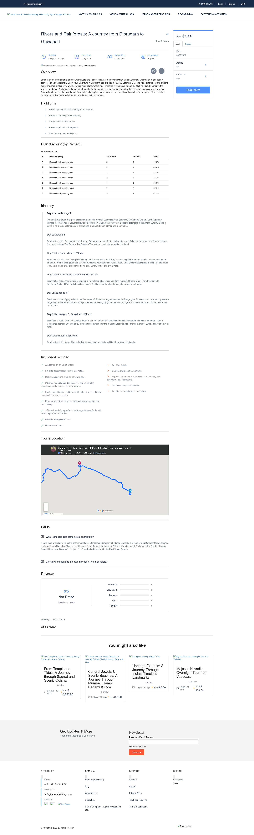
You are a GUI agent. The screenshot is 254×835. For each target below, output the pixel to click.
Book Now (193, 90)
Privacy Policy (135, 793)
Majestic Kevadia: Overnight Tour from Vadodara (192, 672)
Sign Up (232, 4)
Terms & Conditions (138, 806)
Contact (132, 786)
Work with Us (91, 793)
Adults (179, 62)
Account (133, 779)
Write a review (48, 626)
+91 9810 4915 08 (205, 4)
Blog (87, 786)
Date (178, 51)
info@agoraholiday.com (33, 4)
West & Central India (122, 14)
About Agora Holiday (94, 779)
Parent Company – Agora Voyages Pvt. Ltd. (103, 808)
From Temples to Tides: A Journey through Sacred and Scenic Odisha (59, 674)
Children (180, 74)
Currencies (178, 779)
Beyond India (185, 14)
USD (243, 4)
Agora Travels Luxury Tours (198, 799)
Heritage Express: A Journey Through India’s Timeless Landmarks (147, 671)
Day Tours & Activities (214, 14)
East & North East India (156, 14)
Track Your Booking (138, 799)
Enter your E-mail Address (141, 737)
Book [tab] (178, 43)
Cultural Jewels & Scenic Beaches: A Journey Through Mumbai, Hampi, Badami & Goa (103, 679)
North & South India (90, 14)
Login (220, 4)
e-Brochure (90, 799)
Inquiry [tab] (188, 43)
